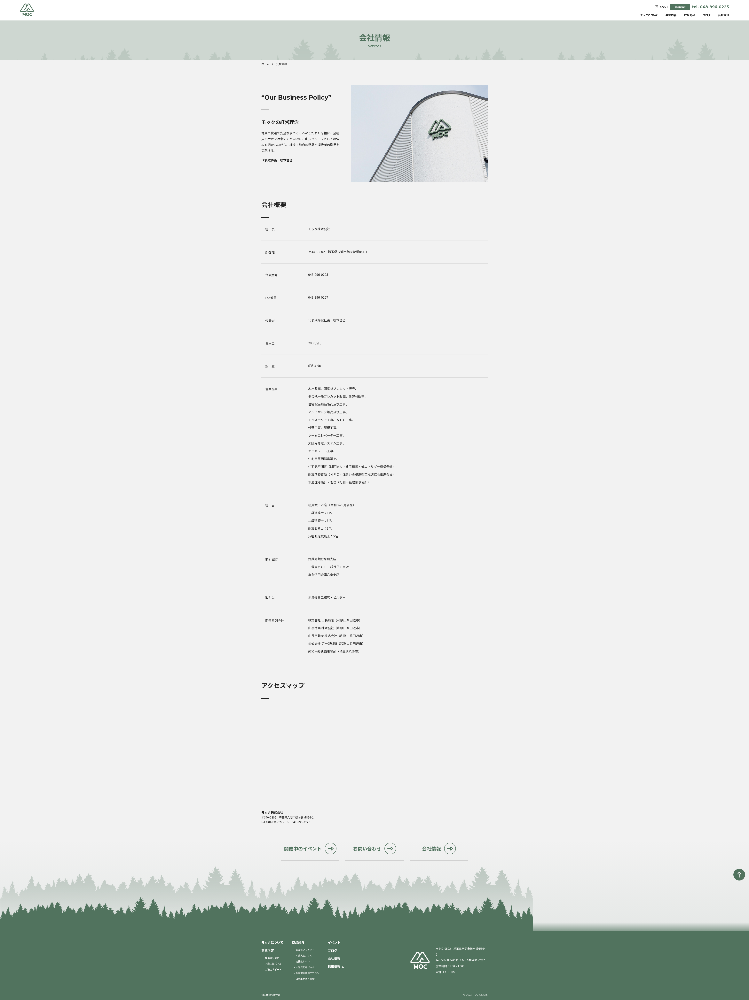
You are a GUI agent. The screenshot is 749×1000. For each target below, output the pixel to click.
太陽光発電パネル (305, 967)
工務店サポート (273, 969)
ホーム (265, 64)
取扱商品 (689, 15)
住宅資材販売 (272, 957)
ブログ (706, 15)
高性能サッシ (303, 961)
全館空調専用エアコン (307, 973)
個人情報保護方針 (270, 994)
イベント (334, 942)
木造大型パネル (273, 963)
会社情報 (723, 15)
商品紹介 (298, 942)
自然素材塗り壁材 (305, 979)
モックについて (649, 15)
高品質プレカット (305, 949)
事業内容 (671, 15)
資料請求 (680, 7)
